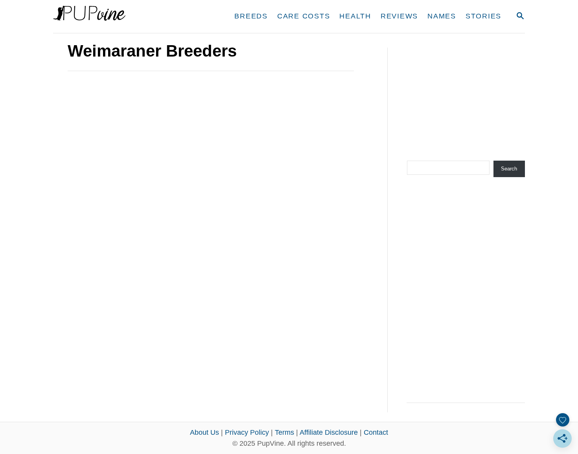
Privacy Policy (247, 432)
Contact (376, 432)
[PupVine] (127, 16)
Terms (284, 432)
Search (509, 169)
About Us (204, 432)
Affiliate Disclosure (329, 432)
